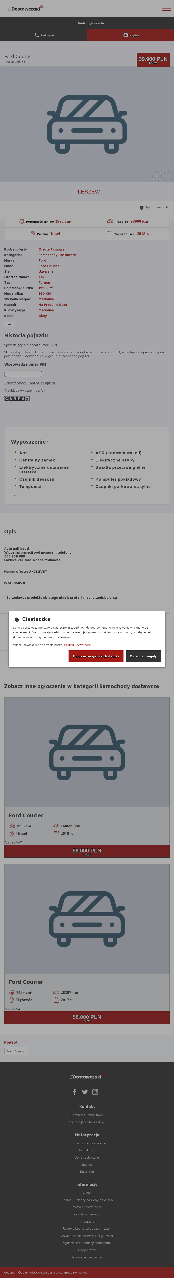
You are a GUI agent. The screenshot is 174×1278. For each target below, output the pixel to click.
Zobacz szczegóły (143, 656)
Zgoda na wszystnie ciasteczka (96, 656)
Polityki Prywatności (77, 644)
